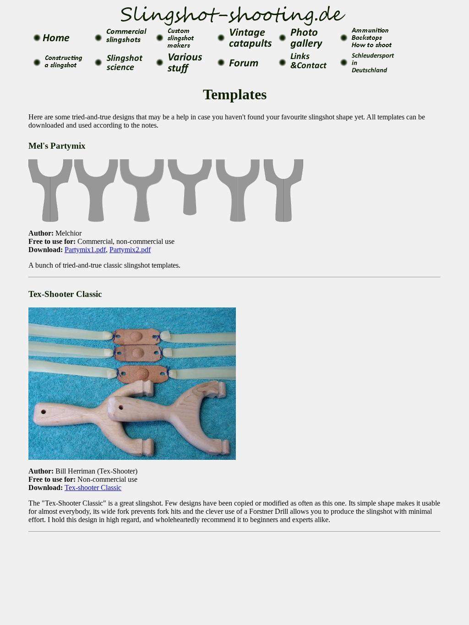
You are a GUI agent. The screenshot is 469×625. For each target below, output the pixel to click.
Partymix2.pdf (130, 249)
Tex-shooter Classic (93, 487)
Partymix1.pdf (85, 249)
